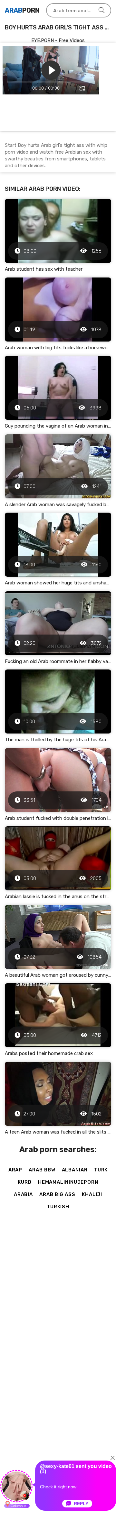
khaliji (92, 1194)
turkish (58, 1207)
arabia (23, 1194)
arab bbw (42, 1170)
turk (101, 1170)
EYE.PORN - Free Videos (58, 40)
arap (15, 1170)
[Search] (101, 10)
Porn (22, 10)
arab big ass (57, 1194)
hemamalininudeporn (68, 1182)
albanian (75, 1170)
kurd (25, 1182)
